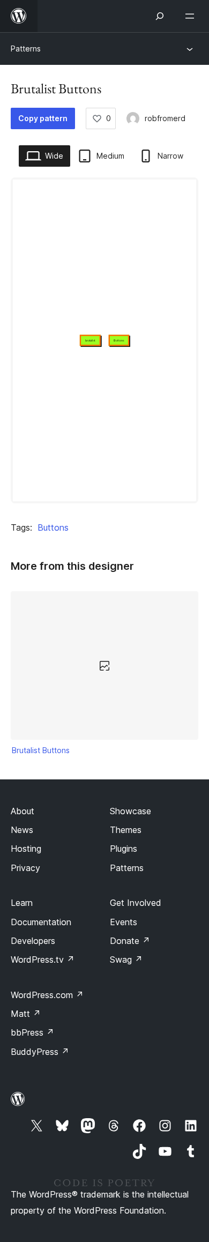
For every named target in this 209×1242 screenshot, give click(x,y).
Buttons (53, 527)
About (22, 811)
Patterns (26, 48)
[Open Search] (160, 16)
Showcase (130, 811)
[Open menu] (192, 16)
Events (123, 922)
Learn (22, 902)
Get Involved (135, 902)
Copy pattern (43, 118)
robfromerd (165, 118)
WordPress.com (47, 995)
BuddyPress (40, 1051)
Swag (126, 959)
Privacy (25, 867)
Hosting (26, 848)
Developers (33, 940)
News (22, 829)
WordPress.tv (42, 959)
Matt (26, 1013)
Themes (125, 829)
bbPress (32, 1032)
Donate (130, 940)
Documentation (41, 922)
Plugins (123, 848)
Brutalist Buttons (41, 750)
